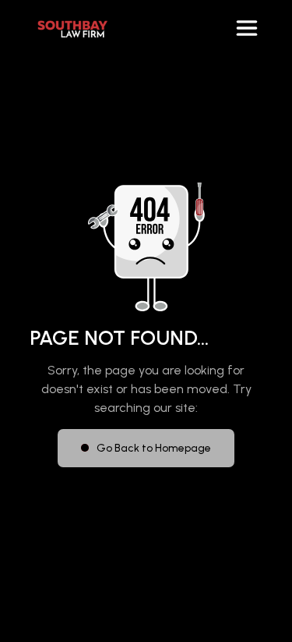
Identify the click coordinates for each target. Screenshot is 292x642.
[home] (68, 28)
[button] (246, 28)
